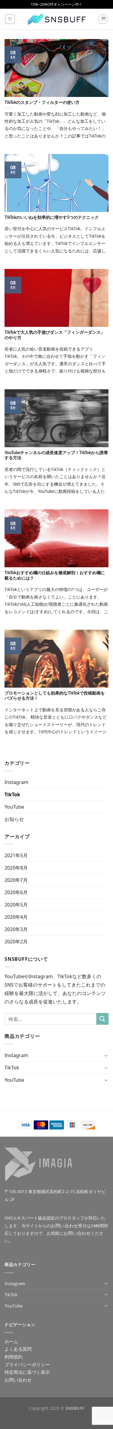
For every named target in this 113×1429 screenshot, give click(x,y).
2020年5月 (16, 904)
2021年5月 (16, 855)
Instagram (16, 782)
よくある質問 (18, 1349)
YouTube (14, 806)
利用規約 (14, 1357)
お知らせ (14, 819)
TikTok (12, 794)
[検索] (102, 1019)
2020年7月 (16, 880)
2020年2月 (16, 941)
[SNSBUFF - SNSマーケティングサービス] (57, 19)
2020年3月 (16, 929)
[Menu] (10, 19)
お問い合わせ (64, 1225)
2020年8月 (16, 867)
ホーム (11, 1341)
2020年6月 (16, 892)
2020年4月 (16, 917)
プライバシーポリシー (27, 1364)
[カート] (103, 19)
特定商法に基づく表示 (27, 1372)
